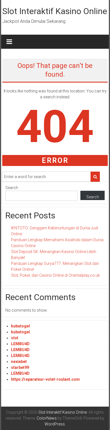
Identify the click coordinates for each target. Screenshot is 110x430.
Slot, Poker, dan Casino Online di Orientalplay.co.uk (55, 275)
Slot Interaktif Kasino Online (54, 11)
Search (11, 187)
